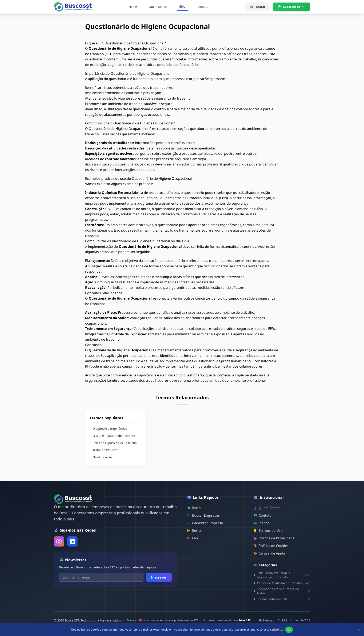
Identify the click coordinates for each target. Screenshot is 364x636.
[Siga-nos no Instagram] (59, 541)
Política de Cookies (274, 545)
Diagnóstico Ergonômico (110, 429)
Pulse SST (244, 620)
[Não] (359, 630)
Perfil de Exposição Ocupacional (115, 443)
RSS (284, 620)
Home (133, 7)
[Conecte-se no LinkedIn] (72, 541)
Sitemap (268, 620)
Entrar (260, 7)
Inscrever (159, 577)
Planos (264, 523)
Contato (202, 7)
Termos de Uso (271, 530)
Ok (289, 629)
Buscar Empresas (206, 515)
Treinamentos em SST (283, 599)
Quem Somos (158, 7)
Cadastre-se (291, 7)
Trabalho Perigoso (105, 450)
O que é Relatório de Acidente (114, 436)
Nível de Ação (102, 457)
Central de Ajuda (272, 553)
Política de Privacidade (276, 538)
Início (196, 507)
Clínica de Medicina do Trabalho (283, 583)
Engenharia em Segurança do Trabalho (283, 591)
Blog (182, 6)
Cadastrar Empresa (207, 523)
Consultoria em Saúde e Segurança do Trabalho (283, 575)
